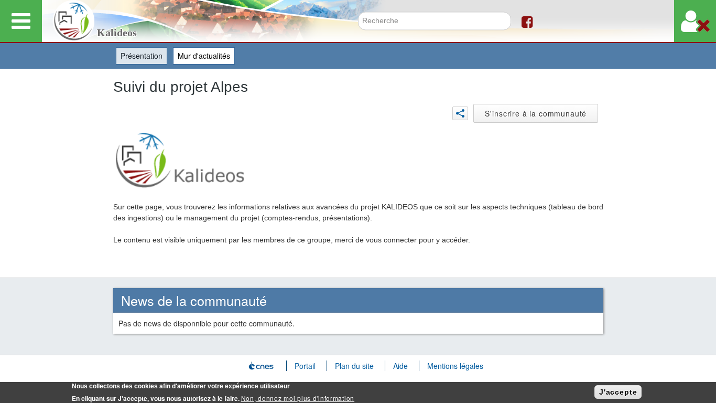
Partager (460, 113)
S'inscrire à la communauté (536, 113)
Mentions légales (455, 365)
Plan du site (354, 365)
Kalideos (117, 32)
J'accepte (618, 392)
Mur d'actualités (204, 55)
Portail (305, 365)
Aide (400, 365)
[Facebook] (527, 21)
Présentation (144, 55)
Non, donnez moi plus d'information (297, 398)
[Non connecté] (695, 21)
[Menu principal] (21, 21)
